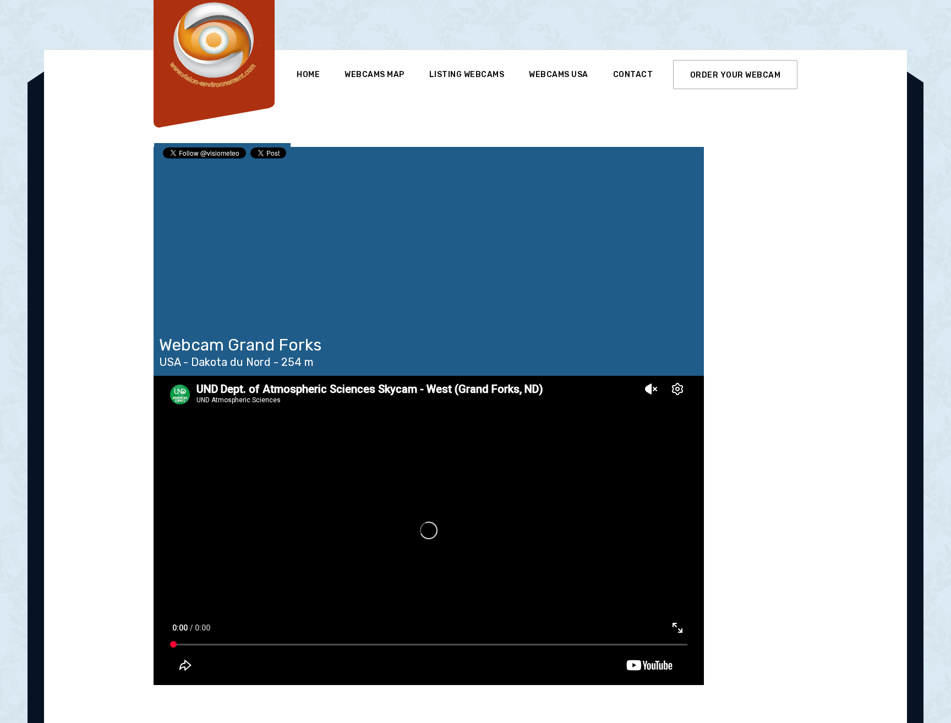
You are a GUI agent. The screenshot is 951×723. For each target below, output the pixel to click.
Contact (633, 74)
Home (308, 74)
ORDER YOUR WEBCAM (735, 75)
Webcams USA (558, 74)
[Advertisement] (497, 25)
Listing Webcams (467, 74)
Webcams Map (375, 74)
